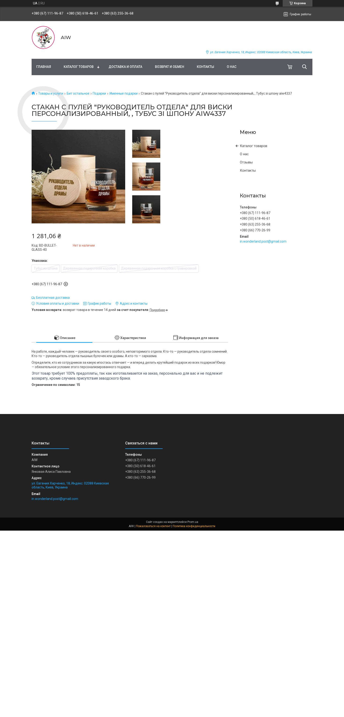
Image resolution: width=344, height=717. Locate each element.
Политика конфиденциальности (194, 526)
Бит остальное (78, 93)
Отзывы (246, 162)
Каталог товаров (79, 67)
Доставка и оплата (125, 67)
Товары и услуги (50, 93)
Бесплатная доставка (53, 297)
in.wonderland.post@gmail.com (263, 241)
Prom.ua (192, 522)
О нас (231, 67)
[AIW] (43, 37)
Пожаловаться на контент (153, 526)
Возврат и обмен (169, 67)
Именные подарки (124, 93)
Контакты (205, 67)
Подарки (99, 93)
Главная (43, 67)
